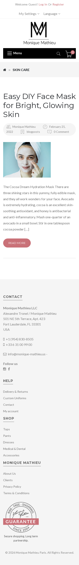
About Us (9, 473)
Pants (7, 435)
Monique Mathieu (24, 126)
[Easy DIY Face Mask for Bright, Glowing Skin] (39, 160)
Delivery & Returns (15, 391)
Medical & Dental (14, 448)
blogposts (33, 131)
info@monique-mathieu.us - (27, 354)
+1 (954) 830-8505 (19, 339)
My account (11, 411)
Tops (6, 429)
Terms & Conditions (16, 493)
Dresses (8, 442)
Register (58, 4)
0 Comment (61, 131)
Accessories (11, 455)
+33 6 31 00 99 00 (19, 344)
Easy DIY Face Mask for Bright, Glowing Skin (39, 105)
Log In (43, 4)
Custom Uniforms (14, 398)
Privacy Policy (12, 486)
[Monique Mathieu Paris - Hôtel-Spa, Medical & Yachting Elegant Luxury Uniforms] (39, 33)
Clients (8, 480)
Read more (16, 243)
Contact (8, 404)
